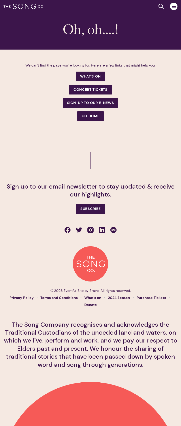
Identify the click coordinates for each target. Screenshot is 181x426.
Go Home (90, 116)
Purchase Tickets (152, 297)
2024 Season (119, 297)
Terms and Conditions (59, 297)
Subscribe (90, 208)
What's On (90, 76)
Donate (90, 304)
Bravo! (94, 290)
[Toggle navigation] (173, 6)
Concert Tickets (90, 89)
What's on (93, 297)
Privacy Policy (22, 297)
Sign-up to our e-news (90, 102)
